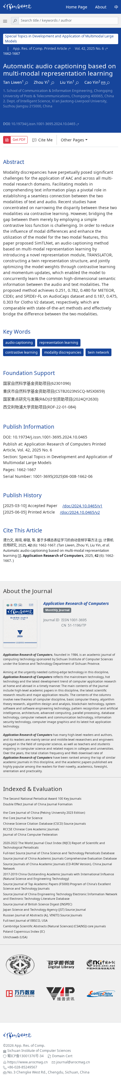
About (100, 7)
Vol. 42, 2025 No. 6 (89, 48)
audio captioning (19, 342)
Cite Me (45, 140)
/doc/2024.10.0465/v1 (82, 505)
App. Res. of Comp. (30, 1045)
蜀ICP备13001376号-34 (25, 1056)
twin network (98, 352)
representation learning (58, 342)
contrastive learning (21, 352)
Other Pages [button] (72, 140)
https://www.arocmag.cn (27, 1062)
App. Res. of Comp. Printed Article (40, 48)
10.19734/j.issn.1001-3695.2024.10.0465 (43, 123)
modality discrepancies (62, 352)
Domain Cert (62, 1056)
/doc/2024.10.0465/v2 (80, 512)
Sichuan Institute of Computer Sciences (39, 1050)
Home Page (76, 7)
